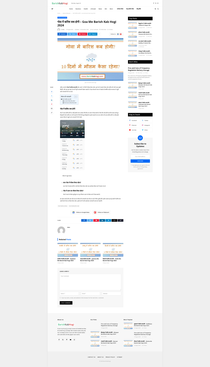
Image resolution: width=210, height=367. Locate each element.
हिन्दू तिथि (139, 9)
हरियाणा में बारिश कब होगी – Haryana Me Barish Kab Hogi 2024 (145, 33)
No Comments (95, 29)
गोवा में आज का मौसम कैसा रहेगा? (70, 103)
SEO (106, 9)
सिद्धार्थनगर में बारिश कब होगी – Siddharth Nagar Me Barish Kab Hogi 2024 (145, 24)
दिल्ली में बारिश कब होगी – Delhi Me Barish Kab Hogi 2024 (112, 259)
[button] (64, 133)
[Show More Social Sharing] (99, 34)
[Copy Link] (51, 112)
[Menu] (52, 8)
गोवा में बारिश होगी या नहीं (74, 206)
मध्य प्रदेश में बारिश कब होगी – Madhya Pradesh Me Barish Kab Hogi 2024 (145, 42)
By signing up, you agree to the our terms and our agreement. (141, 166)
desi (63, 29)
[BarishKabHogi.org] (59, 3)
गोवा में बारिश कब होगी (66, 99)
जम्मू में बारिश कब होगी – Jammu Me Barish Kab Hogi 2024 (89, 259)
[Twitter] (51, 95)
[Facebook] (51, 91)
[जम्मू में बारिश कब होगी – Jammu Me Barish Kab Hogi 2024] (90, 250)
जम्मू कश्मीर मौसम (130, 9)
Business (78, 9)
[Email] (51, 108)
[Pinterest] (51, 104)
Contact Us (91, 357)
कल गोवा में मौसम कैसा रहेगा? (69, 101)
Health (86, 9)
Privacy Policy (144, 167)
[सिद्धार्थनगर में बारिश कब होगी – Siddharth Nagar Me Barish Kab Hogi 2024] (132, 25)
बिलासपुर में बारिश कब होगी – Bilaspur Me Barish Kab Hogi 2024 (145, 84)
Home (71, 9)
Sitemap (119, 357)
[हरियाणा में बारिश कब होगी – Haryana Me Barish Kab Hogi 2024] (132, 34)
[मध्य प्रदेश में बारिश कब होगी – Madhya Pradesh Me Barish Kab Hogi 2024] (132, 43)
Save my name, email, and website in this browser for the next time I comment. (83, 298)
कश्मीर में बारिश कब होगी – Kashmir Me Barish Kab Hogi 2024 (66, 259)
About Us (100, 357)
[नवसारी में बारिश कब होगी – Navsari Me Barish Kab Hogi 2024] (132, 95)
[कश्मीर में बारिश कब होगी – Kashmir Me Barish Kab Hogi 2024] (67, 250)
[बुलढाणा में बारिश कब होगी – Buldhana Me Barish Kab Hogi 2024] (128, 326)
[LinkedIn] (51, 100)
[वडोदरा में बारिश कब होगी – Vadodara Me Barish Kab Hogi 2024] (132, 105)
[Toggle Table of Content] (75, 96)
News (100, 9)
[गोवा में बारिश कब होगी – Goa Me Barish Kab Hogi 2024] (90, 59)
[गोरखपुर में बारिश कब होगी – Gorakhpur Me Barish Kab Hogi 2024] (132, 53)
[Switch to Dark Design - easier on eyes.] (158, 8)
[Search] (155, 9)
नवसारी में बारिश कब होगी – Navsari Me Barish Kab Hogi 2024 (145, 94)
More (111, 9)
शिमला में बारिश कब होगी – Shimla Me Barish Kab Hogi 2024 (143, 342)
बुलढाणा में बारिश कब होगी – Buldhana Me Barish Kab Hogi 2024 (143, 324)
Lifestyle (93, 9)
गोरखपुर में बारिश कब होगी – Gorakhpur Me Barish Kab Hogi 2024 (144, 52)
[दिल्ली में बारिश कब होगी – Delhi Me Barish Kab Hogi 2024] (113, 250)
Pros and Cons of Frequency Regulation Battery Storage (139, 69)
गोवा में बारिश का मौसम (62, 206)
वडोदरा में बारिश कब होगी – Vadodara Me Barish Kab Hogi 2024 (144, 104)
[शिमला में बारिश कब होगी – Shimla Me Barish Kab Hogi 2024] (128, 343)
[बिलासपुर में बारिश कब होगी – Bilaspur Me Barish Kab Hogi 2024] (132, 85)
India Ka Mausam (62, 17)
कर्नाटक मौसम (120, 9)
